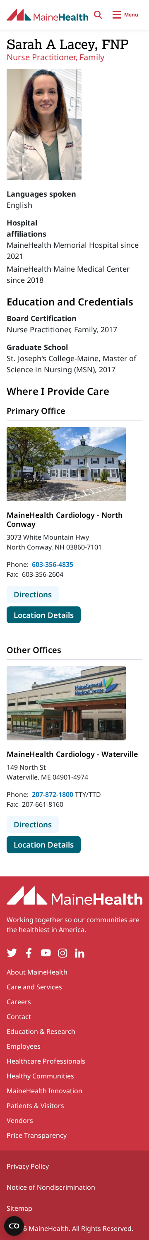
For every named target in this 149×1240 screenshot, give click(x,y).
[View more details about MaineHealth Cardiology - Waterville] (66, 703)
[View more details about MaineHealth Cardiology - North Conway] (66, 464)
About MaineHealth (37, 972)
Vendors (20, 1120)
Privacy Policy (28, 1166)
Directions (36, 594)
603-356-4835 (52, 564)
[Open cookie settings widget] (14, 1226)
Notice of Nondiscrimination (51, 1187)
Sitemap (19, 1208)
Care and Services (34, 986)
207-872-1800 (52, 794)
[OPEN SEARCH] (98, 15)
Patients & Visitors (35, 1105)
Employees (24, 1046)
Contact (19, 1016)
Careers (19, 1001)
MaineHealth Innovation (44, 1090)
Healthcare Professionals (46, 1061)
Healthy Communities (40, 1075)
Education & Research (41, 1031)
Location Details (47, 614)
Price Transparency (37, 1135)
